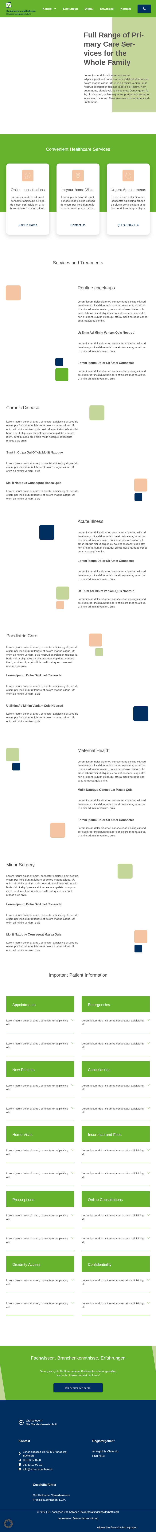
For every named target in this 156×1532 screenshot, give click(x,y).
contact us (77, 225)
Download (107, 8)
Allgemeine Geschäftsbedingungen (117, 1527)
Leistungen (70, 8)
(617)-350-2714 (128, 225)
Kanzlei (47, 8)
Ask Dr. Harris (27, 225)
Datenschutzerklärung (85, 1518)
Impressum (64, 1518)
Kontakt (125, 8)
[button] (40, 1022)
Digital (89, 8)
